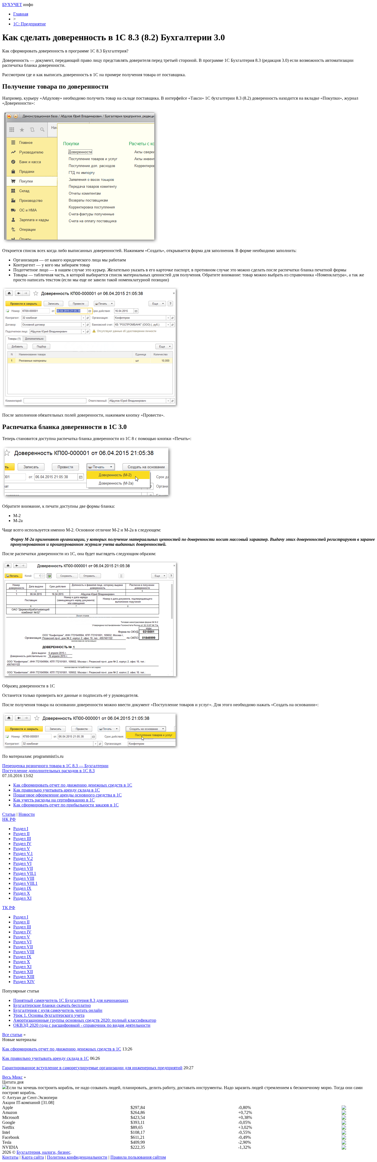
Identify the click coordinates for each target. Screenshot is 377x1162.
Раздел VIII (23, 878)
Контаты (10, 1157)
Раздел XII (23, 971)
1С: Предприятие (29, 24)
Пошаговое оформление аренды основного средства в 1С (67, 795)
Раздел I (20, 828)
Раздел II (21, 833)
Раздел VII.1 (24, 873)
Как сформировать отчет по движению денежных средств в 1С (72, 785)
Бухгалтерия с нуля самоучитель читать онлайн (57, 1010)
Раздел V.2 (23, 858)
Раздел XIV (24, 981)
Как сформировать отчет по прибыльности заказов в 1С (66, 805)
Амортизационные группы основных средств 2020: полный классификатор (84, 1020)
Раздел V (21, 848)
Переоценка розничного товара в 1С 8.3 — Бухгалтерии (55, 765)
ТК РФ (8, 907)
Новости (26, 814)
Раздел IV (22, 843)
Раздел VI (22, 863)
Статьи (8, 814)
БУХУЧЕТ (12, 4)
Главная (20, 14)
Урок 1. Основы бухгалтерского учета (48, 1015)
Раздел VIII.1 (25, 883)
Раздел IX (22, 888)
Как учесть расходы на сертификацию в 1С (54, 800)
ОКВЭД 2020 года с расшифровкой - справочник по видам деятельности (81, 1025)
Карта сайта (33, 1157)
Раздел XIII (23, 976)
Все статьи (12, 1034)
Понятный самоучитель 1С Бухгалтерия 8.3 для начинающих (70, 1000)
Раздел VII (23, 868)
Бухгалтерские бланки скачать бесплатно (52, 1005)
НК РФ (9, 819)
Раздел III (22, 838)
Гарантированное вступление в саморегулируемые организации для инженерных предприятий (92, 1067)
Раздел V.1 (23, 853)
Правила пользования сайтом (138, 1157)
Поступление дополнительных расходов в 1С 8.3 (48, 770)
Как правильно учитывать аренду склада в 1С (56, 790)
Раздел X (21, 893)
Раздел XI (22, 898)
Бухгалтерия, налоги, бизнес (43, 1152)
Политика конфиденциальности (77, 1157)
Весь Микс (12, 1077)
